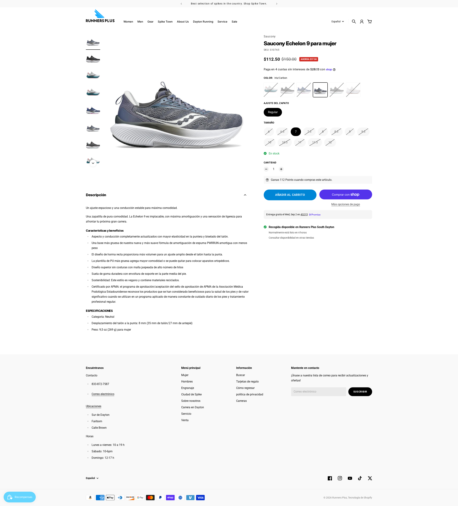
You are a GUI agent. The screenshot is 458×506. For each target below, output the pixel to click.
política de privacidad (249, 394)
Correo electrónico (103, 394)
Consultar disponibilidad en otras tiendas (291, 237)
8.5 (336, 131)
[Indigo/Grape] (304, 90)
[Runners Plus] (100, 15)
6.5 (282, 131)
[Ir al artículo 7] (93, 144)
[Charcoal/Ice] (337, 90)
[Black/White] (287, 90)
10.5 (285, 142)
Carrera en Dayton (192, 407)
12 (330, 142)
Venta (185, 420)
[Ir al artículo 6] (93, 127)
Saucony (270, 36)
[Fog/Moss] (271, 90)
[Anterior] (181, 3)
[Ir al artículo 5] (93, 110)
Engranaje (187, 388)
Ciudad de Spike (191, 394)
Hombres (187, 381)
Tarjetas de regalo (247, 381)
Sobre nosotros (190, 401)
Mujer (184, 375)
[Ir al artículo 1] (93, 41)
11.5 (315, 142)
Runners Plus (339, 497)
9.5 (363, 131)
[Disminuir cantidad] (266, 169)
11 (299, 142)
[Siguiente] (276, 3)
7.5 (309, 131)
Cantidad (270, 162)
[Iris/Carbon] (320, 90)
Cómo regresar (245, 388)
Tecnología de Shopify (360, 497)
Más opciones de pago (345, 204)
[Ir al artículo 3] (93, 76)
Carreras (241, 401)
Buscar (240, 375)
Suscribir (360, 391)
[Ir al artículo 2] (93, 59)
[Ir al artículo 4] (93, 93)
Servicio (186, 413)
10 (269, 142)
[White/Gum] (353, 90)
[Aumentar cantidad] (281, 169)
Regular (273, 112)
